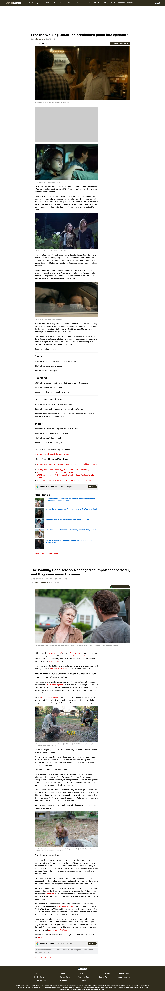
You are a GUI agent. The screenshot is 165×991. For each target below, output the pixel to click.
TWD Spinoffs (50, 3)
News (25, 3)
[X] (153, 2)
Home (37, 553)
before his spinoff (55, 661)
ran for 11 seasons (74, 653)
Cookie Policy (104, 977)
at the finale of (58, 930)
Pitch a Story (39, 977)
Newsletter (88, 3)
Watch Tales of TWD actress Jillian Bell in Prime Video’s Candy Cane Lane (65, 480)
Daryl (75, 656)
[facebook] (149, 2)
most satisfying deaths (55, 685)
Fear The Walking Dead (49, 553)
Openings (63, 973)
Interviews (62, 3)
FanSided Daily (123, 973)
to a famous (50, 894)
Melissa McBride (60, 669)
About (70, 3)
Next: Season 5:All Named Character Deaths (52, 454)
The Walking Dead (35, 3)
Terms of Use (83, 977)
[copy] (46, 43)
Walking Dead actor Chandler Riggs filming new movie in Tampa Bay (63, 470)
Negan (86, 656)
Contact (81, 973)
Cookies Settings (84, 981)
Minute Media (24, 985)
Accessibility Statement (43, 981)
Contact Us (78, 3)
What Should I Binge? (101, 3)
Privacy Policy (65, 977)
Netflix (39, 937)
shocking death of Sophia (50, 697)
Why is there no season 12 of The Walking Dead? (55, 472)
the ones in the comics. (66, 906)
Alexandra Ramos (40, 582)
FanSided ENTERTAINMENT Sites (122, 3)
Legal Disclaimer (124, 977)
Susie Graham (39, 39)
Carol (51, 669)
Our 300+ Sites (104, 973)
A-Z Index (64, 981)
